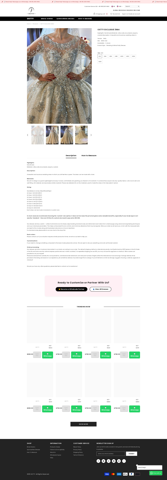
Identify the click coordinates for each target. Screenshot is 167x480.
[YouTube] (119, 461)
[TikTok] (114, 461)
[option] (59, 76)
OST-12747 (79, 401)
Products (35, 24)
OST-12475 (137, 347)
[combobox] (131, 6)
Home (29, 24)
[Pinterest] (108, 461)
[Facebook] (98, 461)
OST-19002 (79, 347)
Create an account (134, 14)
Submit (131, 454)
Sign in (124, 14)
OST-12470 (50, 401)
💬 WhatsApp (47, 355)
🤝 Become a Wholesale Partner (71, 289)
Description (71, 155)
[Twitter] (124, 461)
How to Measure (89, 155)
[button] (27, 135)
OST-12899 (108, 401)
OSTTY (37, 347)
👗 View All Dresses (100, 289)
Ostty (104, 38)
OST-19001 (108, 347)
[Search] (132, 6)
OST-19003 (50, 347)
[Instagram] (103, 461)
